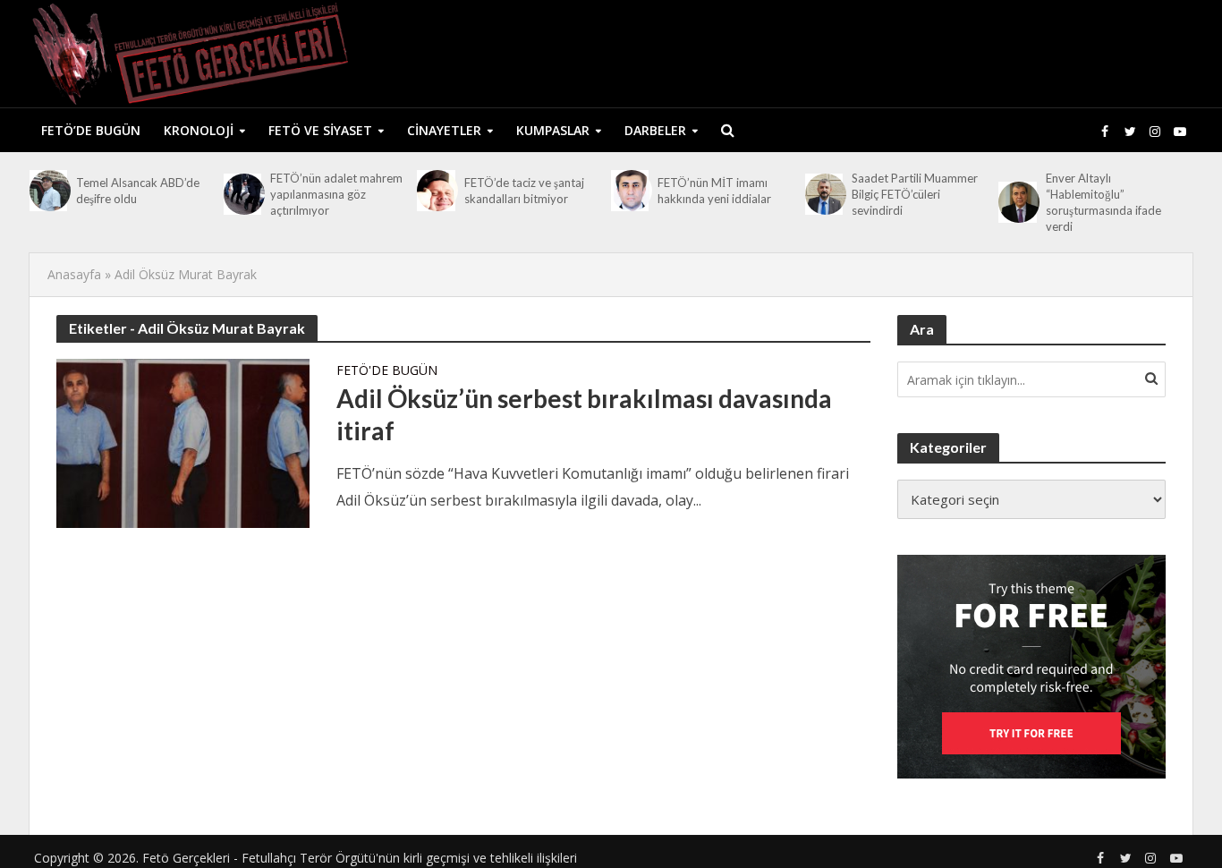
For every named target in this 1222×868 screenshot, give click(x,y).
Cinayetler (444, 130)
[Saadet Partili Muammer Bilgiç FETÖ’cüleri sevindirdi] (824, 194)
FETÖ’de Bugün (90, 130)
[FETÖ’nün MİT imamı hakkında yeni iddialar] (630, 190)
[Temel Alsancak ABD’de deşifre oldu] (48, 190)
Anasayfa (74, 274)
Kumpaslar (553, 130)
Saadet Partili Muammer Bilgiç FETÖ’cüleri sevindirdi (915, 194)
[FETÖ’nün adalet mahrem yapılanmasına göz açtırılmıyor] (242, 194)
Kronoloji (198, 130)
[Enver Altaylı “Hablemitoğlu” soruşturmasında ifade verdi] (1017, 202)
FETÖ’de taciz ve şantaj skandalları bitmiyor (524, 190)
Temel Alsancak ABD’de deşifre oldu (137, 190)
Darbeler (655, 130)
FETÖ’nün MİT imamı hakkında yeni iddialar (714, 190)
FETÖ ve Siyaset (320, 130)
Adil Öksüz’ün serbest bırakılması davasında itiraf (584, 414)
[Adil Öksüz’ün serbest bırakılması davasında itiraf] (183, 442)
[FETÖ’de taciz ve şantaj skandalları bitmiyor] (435, 190)
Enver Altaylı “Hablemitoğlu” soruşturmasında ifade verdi (1103, 202)
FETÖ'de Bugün (386, 371)
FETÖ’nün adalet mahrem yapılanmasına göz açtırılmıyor (336, 194)
